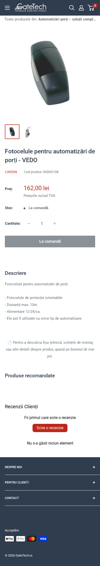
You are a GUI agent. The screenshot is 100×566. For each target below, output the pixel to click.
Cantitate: (13, 223)
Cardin (11, 172)
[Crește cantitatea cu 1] (55, 223)
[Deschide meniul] (7, 8)
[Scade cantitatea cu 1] (29, 223)
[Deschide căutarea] (72, 7)
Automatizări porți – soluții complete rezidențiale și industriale (67, 19)
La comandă (50, 241)
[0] (91, 8)
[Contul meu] (81, 7)
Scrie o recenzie (50, 428)
